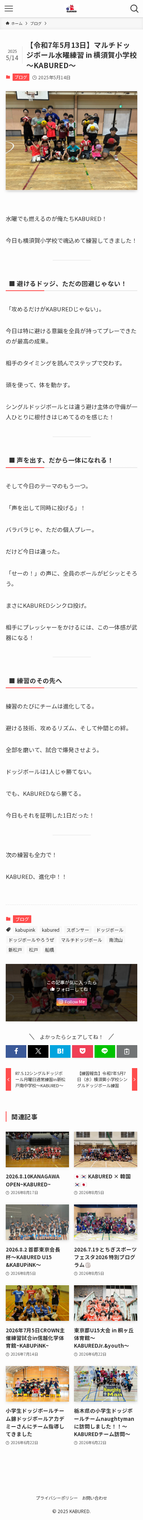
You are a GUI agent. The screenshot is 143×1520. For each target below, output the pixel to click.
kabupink (25, 929)
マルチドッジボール (81, 939)
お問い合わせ (94, 1498)
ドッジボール (110, 929)
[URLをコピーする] (127, 1051)
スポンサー (77, 929)
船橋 (49, 949)
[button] (16, 1051)
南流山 (116, 939)
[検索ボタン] (134, 8)
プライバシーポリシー (57, 1498)
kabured (50, 929)
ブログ (20, 77)
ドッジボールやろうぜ (31, 939)
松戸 (33, 949)
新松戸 (15, 949)
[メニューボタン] (8, 8)
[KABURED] (71, 8)
